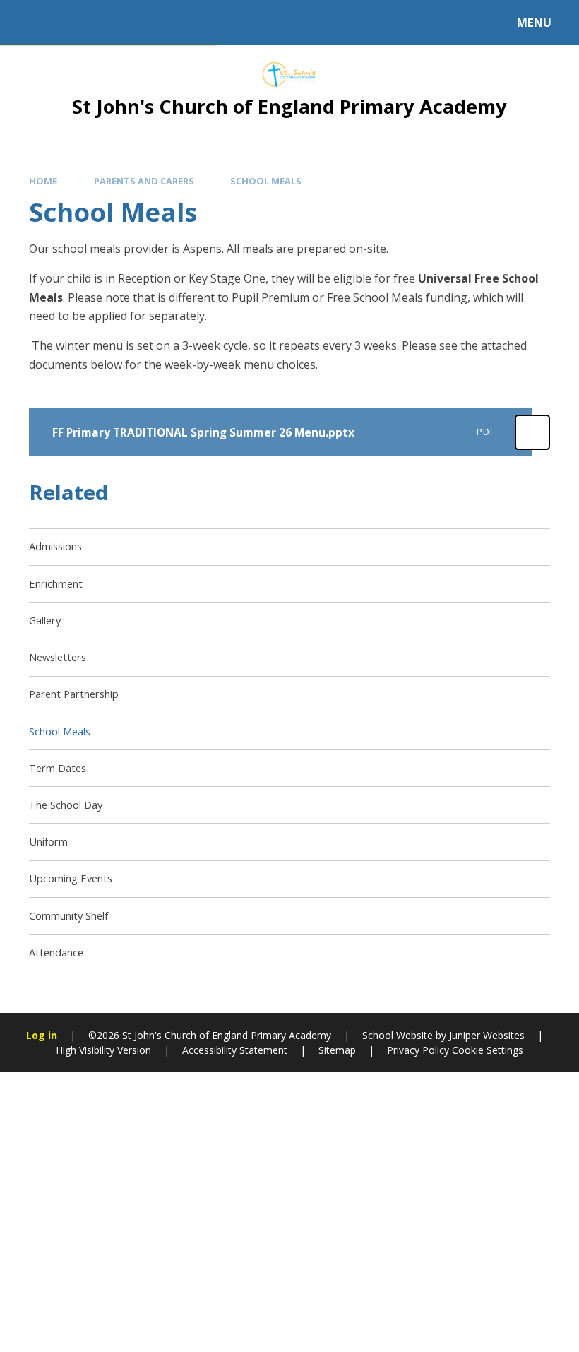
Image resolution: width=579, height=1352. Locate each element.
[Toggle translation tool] (68, 22)
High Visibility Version (103, 1050)
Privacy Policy (418, 1050)
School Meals (266, 180)
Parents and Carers (144, 180)
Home (43, 180)
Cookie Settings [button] (487, 1050)
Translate (128, 25)
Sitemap (337, 1050)
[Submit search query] (191, 20)
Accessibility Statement (234, 1050)
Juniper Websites (487, 1035)
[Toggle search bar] (30, 22)
